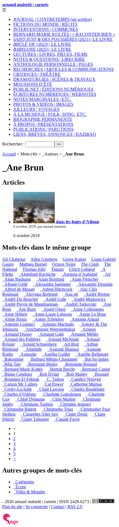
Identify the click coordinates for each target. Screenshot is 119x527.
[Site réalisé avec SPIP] (10, 523)
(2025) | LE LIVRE (42, 49)
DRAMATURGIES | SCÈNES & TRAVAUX (54, 79)
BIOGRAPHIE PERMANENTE (42, 119)
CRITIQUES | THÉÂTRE (37, 74)
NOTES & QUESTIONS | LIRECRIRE (49, 59)
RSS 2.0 (75, 506)
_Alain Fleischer (83, 279)
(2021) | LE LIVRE (63, 39)
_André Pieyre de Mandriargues (30, 304)
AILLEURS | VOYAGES (36, 109)
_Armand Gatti (50, 334)
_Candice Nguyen (85, 379)
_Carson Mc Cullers (19, 384)
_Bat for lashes (96, 359)
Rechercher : (13, 144)
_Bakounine (13, 359)
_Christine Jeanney (74, 404)
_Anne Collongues (87, 309)
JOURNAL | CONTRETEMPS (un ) (52, 19)
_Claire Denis (75, 414)
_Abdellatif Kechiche (37, 274)
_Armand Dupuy (17, 334)
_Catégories (23, 482)
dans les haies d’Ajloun (77, 221)
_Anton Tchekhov (48, 319)
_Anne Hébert (14, 314)
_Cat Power (53, 384)
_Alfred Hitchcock (56, 289)
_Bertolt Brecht (61, 369)
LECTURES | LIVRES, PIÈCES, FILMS (50, 54)
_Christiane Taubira (36, 404)
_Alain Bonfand (50, 279)
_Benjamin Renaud (80, 364)
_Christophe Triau (57, 409)
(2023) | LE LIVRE (42, 44)
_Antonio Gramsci (18, 324)
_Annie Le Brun (91, 314)
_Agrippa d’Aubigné (79, 274)
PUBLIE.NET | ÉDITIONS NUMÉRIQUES (53, 89)
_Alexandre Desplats (94, 284)
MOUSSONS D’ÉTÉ (32, 84)
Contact (57, 506)
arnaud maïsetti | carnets (25, 4)
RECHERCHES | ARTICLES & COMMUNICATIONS (63, 69)
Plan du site (12, 506)
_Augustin (27, 354)
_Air (107, 274)
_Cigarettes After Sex (39, 414)
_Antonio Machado (57, 324)
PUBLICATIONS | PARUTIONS (43, 129)
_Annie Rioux (14, 319)
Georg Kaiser (74, 259)
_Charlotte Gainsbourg (61, 394)
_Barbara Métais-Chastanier (53, 359)
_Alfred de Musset (18, 289)
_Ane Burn (26, 309)
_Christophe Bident (19, 409)
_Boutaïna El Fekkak (20, 379)
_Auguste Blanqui (63, 349)
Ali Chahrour (13, 259)
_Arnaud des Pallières (21, 339)
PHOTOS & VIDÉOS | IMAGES (43, 104)
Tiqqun (57, 269)
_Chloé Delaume (30, 399)
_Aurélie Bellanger (91, 354)
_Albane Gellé (15, 284)
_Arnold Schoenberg (38, 344)
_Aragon (88, 329)
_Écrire (19, 487)
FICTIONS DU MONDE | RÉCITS (45, 24)
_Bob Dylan (48, 374)
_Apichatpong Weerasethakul (49, 329)
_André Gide (54, 299)
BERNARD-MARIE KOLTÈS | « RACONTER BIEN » (64, 34)
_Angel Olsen (53, 309)
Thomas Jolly (34, 269)
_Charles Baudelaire (87, 389)
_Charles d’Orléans (19, 394)
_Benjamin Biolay (42, 364)
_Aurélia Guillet (56, 354)
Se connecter (36, 506)
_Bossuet (101, 374)
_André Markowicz (88, 299)
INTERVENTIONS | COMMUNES (45, 29)
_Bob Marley (75, 374)
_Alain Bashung (16, 279)
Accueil (9, 154)
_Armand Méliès (83, 334)
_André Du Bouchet (20, 299)
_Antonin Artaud (84, 319)
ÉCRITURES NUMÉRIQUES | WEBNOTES (54, 94)
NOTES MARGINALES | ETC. (42, 99)
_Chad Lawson (50, 389)
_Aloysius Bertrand (41, 294)
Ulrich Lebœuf (82, 269)
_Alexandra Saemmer (52, 284)
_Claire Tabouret (34, 419)
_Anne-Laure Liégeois (52, 314)
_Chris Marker (63, 399)
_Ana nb (70, 294)
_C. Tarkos (54, 379)
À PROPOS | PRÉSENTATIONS (43, 124)
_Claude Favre (67, 419)
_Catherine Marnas (85, 384)
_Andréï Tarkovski (79, 304)
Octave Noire (64, 264)
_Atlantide (33, 349)
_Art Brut (70, 344)
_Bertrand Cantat (95, 369)
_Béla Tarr (11, 364)
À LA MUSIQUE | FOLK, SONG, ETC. (50, 114)
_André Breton (96, 294)
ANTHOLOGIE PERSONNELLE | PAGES (53, 64)
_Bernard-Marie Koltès (22, 369)
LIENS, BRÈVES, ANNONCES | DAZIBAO (54, 134)
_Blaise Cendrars (17, 374)
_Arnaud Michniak (62, 339)
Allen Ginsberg (43, 259)
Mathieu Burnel (33, 264)
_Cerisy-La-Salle (17, 389)
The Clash (90, 264)
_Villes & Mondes (29, 492)
